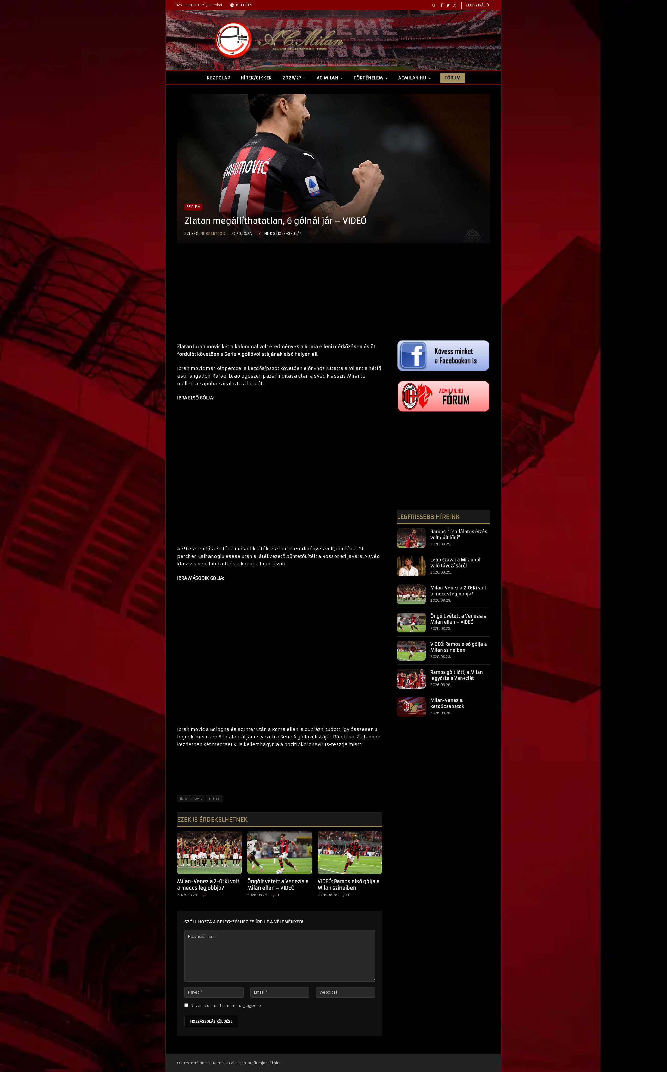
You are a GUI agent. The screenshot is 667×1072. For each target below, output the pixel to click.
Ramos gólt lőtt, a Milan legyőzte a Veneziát (456, 675)
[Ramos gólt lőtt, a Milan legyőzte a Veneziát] (411, 679)
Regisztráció (477, 5)
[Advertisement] (279, 298)
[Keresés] (433, 5)
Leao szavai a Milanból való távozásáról (455, 562)
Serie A (193, 207)
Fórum (452, 78)
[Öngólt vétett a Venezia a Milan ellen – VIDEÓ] (279, 852)
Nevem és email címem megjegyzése (225, 1005)
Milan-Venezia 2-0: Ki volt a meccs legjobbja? (208, 884)
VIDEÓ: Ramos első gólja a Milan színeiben (349, 884)
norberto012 (213, 233)
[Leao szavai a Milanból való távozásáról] (411, 566)
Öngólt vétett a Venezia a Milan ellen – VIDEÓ (278, 884)
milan (214, 798)
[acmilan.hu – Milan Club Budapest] (278, 40)
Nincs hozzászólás (283, 233)
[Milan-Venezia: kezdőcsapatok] (411, 707)
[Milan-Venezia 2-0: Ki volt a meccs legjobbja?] (209, 852)
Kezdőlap (218, 78)
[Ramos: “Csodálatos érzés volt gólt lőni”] (411, 538)
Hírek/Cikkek (256, 78)
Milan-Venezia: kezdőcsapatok (447, 703)
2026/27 (292, 78)
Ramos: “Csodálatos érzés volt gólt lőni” (458, 534)
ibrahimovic (191, 798)
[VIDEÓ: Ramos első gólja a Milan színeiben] (350, 852)
